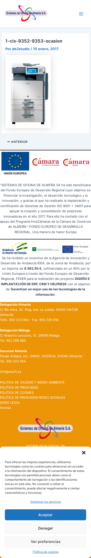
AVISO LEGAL (10, 402)
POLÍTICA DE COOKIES (16, 392)
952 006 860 (16, 340)
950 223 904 (19, 320)
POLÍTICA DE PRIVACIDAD (19, 387)
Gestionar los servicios (45, 501)
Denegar (45, 528)
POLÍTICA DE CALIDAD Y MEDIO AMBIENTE (32, 382)
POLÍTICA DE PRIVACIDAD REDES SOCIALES (32, 397)
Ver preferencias (45, 541)
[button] (83, 452)
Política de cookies (45, 552)
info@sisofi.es (10, 372)
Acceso (5, 408)
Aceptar (45, 514)
